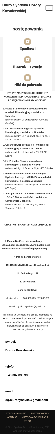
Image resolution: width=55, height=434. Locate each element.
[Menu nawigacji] (49, 8)
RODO (27, 421)
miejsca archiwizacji (35, 417)
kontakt (12, 417)
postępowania (40, 413)
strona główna (16, 413)
